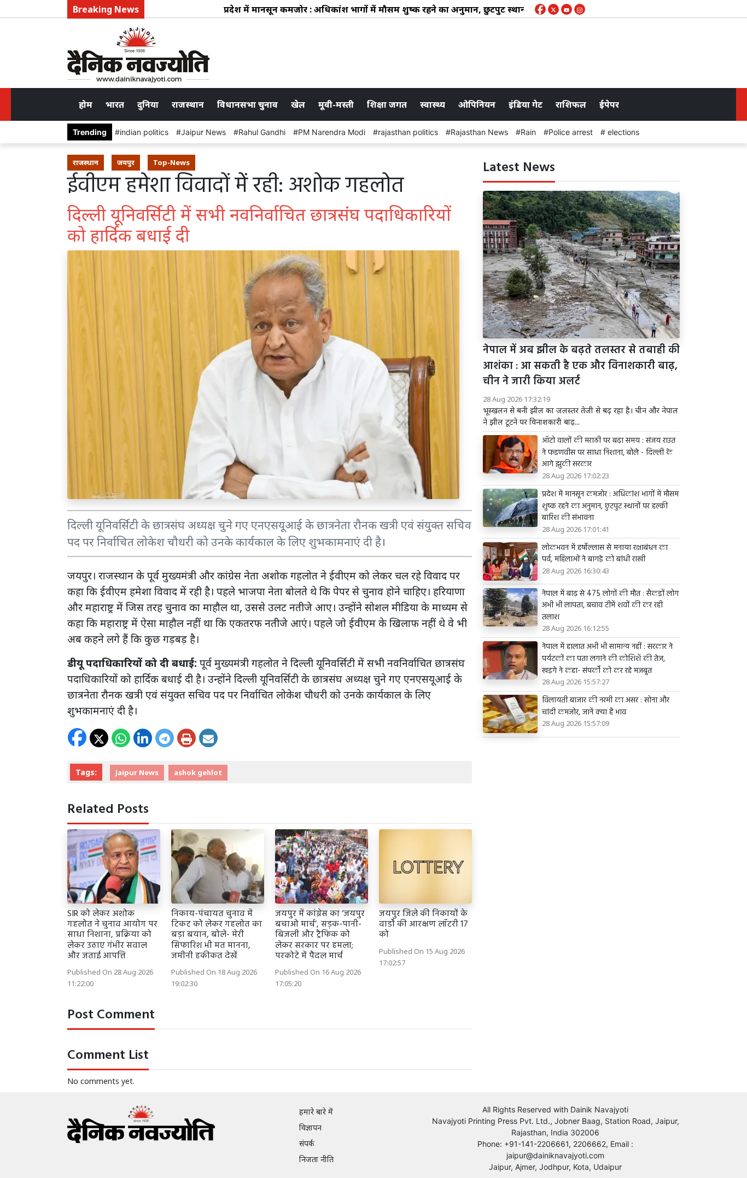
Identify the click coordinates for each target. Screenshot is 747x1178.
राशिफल (571, 104)
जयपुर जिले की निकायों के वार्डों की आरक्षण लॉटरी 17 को (423, 924)
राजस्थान (188, 104)
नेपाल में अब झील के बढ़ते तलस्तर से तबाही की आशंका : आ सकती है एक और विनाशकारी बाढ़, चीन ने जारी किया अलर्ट (581, 366)
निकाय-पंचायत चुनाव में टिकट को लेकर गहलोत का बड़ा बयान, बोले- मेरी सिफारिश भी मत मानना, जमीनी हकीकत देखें (216, 935)
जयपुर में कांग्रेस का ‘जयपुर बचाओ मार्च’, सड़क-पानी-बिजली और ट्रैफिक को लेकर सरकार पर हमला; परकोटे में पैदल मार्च (320, 935)
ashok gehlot (198, 772)
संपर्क (306, 1143)
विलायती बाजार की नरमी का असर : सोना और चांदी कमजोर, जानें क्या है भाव (605, 706)
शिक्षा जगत (387, 104)
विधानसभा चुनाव (247, 104)
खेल (298, 104)
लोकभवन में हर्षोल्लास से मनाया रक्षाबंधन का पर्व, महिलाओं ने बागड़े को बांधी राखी (605, 554)
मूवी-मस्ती (336, 104)
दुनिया (148, 104)
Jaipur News (203, 132)
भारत (115, 104)
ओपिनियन (476, 104)
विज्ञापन (310, 1127)
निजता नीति (316, 1159)
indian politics (144, 132)
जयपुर (126, 162)
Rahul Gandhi (261, 132)
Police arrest (570, 132)
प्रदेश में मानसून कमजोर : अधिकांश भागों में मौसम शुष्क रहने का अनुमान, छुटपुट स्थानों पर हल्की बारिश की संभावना (399, 9)
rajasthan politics (408, 132)
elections (622, 132)
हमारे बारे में (316, 1111)
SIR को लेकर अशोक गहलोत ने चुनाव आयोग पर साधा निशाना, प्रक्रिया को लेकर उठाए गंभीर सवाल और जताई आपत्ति (112, 935)
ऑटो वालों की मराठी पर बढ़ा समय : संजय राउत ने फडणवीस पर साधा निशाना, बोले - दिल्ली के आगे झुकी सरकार (608, 453)
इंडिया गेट (525, 104)
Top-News (171, 162)
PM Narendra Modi (331, 132)
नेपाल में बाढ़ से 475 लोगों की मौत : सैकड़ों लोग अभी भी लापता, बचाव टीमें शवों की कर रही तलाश (610, 606)
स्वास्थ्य (432, 104)
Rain (528, 132)
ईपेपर (609, 104)
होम (85, 104)
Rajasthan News (479, 132)
